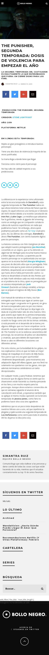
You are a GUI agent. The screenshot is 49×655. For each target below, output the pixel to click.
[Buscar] (47, 3)
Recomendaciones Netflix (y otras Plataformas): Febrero (21, 538)
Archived (8, 518)
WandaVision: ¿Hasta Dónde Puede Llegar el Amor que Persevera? (21, 527)
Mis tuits (6, 501)
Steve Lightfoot (22, 117)
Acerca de (26, 627)
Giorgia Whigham (36, 261)
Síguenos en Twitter (26, 629)
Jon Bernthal (39, 247)
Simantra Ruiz (11, 84)
